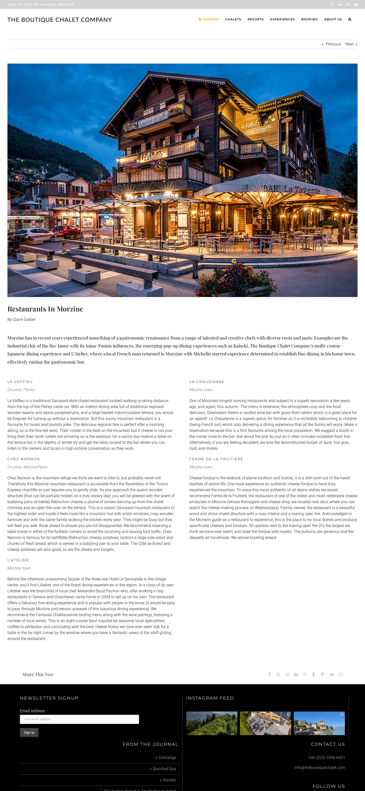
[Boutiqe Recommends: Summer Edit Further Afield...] (319, 723)
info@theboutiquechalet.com (319, 767)
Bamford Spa (164, 768)
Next (350, 44)
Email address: (33, 711)
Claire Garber (24, 319)
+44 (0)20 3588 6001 (57, 4)
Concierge (167, 757)
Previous (333, 44)
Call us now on (23, 4)
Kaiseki (169, 780)
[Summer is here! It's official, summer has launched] (211, 723)
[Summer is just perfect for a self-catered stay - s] (265, 723)
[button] (349, 19)
